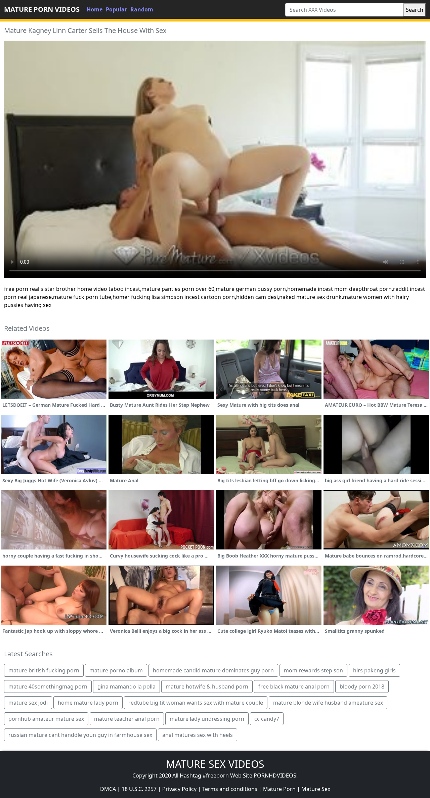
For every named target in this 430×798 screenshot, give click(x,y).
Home (94, 9)
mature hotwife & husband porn (207, 686)
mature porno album (116, 670)
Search (414, 9)
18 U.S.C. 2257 (139, 789)
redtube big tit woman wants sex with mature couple (195, 702)
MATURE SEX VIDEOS (215, 764)
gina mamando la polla (126, 686)
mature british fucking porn (43, 670)
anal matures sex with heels (197, 735)
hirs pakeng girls (374, 670)
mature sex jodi (28, 702)
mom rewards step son (313, 670)
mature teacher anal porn (127, 718)
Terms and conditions (229, 789)
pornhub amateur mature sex (46, 718)
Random (141, 9)
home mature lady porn (88, 702)
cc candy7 (266, 718)
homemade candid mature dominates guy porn (213, 670)
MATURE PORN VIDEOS (42, 9)
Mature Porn (279, 789)
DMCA (108, 789)
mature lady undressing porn (207, 718)
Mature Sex (315, 789)
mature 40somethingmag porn (47, 686)
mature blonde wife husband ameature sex (328, 702)
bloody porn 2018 (362, 686)
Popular (116, 9)
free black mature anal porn (294, 686)
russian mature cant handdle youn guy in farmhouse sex (80, 735)
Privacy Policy (179, 789)
